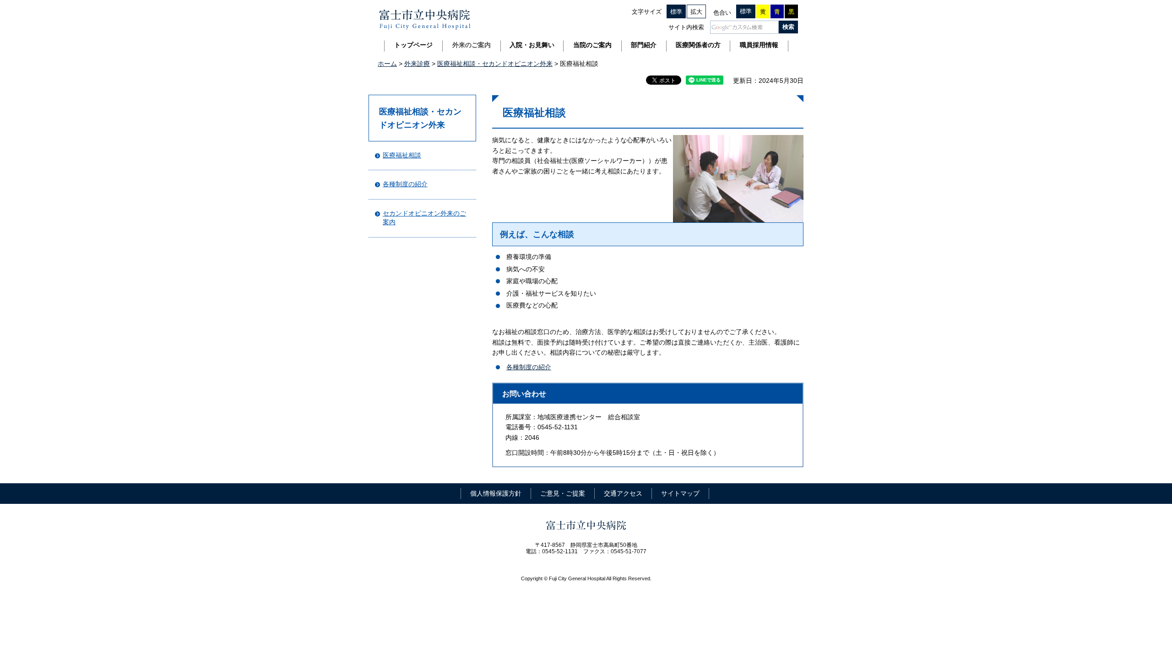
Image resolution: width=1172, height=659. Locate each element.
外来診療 (417, 63)
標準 (676, 11)
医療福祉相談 (402, 155)
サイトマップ (680, 493)
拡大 (696, 11)
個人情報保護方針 (495, 493)
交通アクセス (623, 493)
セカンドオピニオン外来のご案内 (424, 218)
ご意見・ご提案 (562, 493)
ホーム (387, 63)
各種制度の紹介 (405, 184)
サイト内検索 (686, 27)
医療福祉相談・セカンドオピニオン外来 (495, 63)
